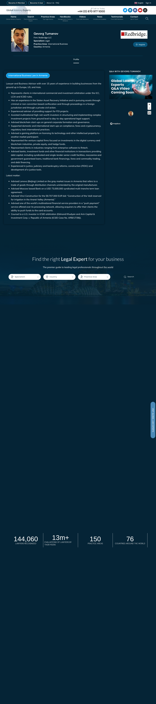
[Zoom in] (149, 104)
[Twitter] (125, 10)
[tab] (28, 75)
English (140, 3)
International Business (51, 44)
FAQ (57, 3)
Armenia (42, 46)
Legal (42, 41)
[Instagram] (145, 10)
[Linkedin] (130, 10)
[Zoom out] (149, 108)
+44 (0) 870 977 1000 (91, 11)
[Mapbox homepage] (115, 123)
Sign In (148, 3)
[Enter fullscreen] (149, 112)
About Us (50, 3)
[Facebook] (135, 10)
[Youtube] (140, 10)
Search (131, 277)
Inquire (142, 44)
